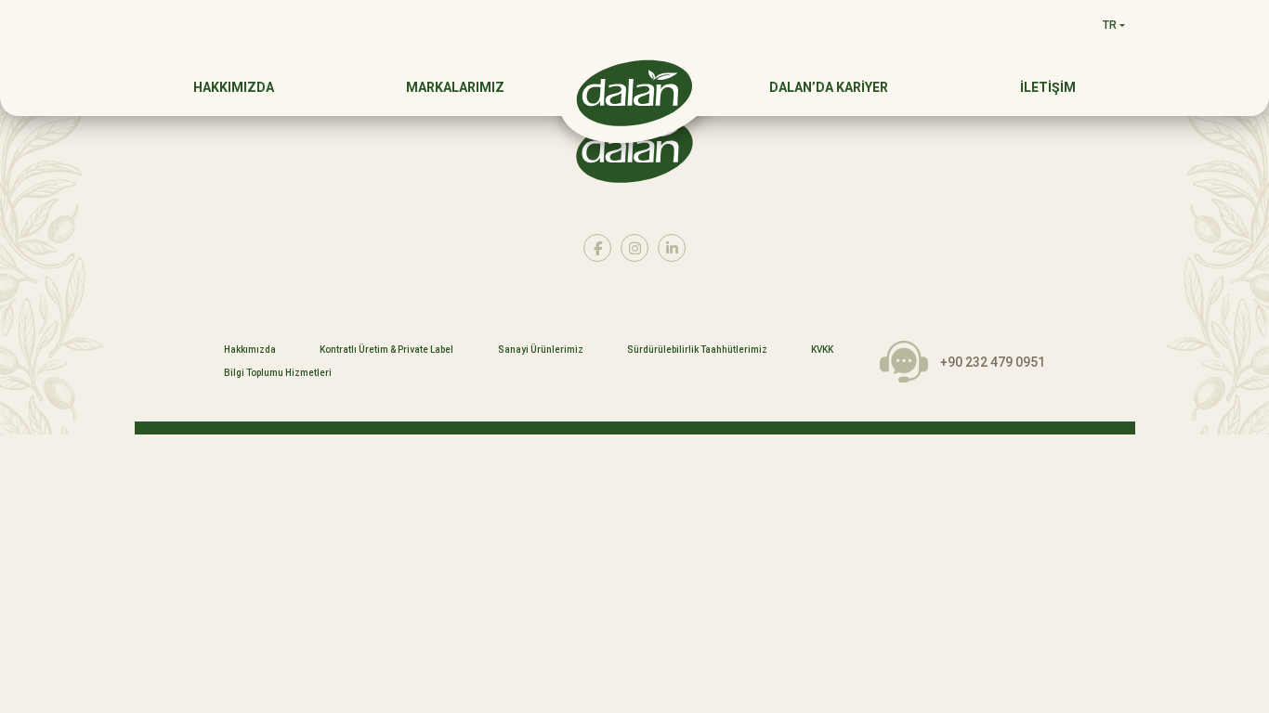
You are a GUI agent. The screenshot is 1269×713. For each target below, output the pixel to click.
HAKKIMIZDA (233, 87)
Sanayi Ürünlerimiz (540, 350)
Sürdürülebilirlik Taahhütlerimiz (697, 350)
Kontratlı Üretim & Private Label (386, 350)
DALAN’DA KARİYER (828, 87)
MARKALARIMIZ (455, 87)
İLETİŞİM (1048, 87)
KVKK (822, 350)
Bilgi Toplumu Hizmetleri (278, 373)
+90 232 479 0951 (992, 362)
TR (1110, 25)
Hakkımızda (250, 350)
